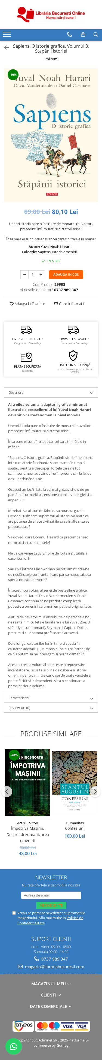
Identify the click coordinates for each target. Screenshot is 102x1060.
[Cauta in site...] (96, 34)
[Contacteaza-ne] (69, 34)
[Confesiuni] (74, 782)
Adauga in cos (66, 274)
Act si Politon (27, 822)
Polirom (51, 58)
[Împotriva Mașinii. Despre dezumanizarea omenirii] (27, 782)
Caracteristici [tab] (18, 697)
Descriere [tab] (15, 392)
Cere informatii (71, 303)
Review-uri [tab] (19, 707)
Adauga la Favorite (29, 303)
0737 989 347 (54, 959)
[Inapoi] (4, 47)
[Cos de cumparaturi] (83, 34)
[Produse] (7, 36)
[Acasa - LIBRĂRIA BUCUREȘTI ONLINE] (51, 14)
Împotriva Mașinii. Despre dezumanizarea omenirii (28, 834)
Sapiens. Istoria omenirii (57, 251)
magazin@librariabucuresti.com (54, 966)
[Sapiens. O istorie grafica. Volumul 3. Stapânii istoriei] (51, 135)
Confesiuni (75, 828)
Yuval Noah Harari (55, 246)
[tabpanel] (51, 135)
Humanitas (75, 822)
